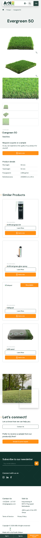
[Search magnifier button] (30, 3)
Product (8, 10)
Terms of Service (8, 517)
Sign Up (20, 536)
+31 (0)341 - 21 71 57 (8, 502)
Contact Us (20, 427)
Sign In (6, 536)
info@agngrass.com (9, 504)
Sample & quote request (34, 536)
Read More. (6, 137)
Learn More (20, 228)
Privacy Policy (22, 517)
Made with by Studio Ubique (12, 532)
